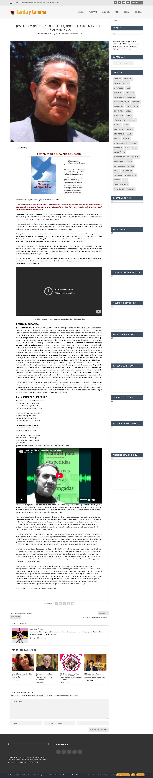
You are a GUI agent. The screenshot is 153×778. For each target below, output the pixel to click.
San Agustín (127, 171)
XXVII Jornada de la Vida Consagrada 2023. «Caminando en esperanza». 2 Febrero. (71, 677)
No (133, 775)
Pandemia (118, 148)
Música (117, 138)
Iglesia (128, 116)
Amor (128, 88)
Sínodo (117, 180)
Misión (130, 129)
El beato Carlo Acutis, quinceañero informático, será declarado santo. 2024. (95, 676)
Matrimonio (119, 129)
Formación (118, 116)
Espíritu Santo (132, 106)
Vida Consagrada (121, 184)
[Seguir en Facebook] (58, 752)
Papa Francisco (131, 148)
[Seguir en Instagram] (69, 752)
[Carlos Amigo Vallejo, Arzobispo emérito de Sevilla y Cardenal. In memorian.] (47, 662)
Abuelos (117, 79)
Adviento (127, 79)
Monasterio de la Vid (122, 134)
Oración (133, 143)
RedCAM (131, 166)
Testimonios (73, 34)
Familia (128, 111)
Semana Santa (130, 175)
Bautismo (118, 93)
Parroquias (119, 161)
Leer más (140, 775)
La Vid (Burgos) (129, 120)
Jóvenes (117, 120)
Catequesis (129, 93)
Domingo (135, 102)
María (126, 125)
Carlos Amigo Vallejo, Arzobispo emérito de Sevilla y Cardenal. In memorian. (44, 677)
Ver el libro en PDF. (40, 319)
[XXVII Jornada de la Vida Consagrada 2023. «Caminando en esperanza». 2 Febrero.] (71, 662)
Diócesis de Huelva (121, 102)
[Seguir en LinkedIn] (74, 752)
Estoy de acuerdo (123, 775)
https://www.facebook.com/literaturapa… (44, 588)
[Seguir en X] (64, 752)
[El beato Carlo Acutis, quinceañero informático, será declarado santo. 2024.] (95, 662)
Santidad (118, 175)
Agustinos (118, 88)
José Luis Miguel (51, 34)
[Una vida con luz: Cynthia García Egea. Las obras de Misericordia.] (23, 662)
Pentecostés (119, 166)
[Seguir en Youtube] (80, 752)
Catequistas (119, 97)
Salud (116, 171)
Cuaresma (131, 97)
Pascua (129, 161)
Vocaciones (119, 189)
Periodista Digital (42, 214)
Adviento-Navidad (121, 83)
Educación (118, 106)
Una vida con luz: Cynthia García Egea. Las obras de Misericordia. (22, 676)
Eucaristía (118, 111)
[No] (150, 775)
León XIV (117, 125)
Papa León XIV (119, 152)
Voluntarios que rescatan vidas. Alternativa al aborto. (42, 3)
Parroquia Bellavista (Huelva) (126, 157)
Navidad (126, 138)
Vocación (130, 189)
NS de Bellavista (120, 143)
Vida (124, 180)
